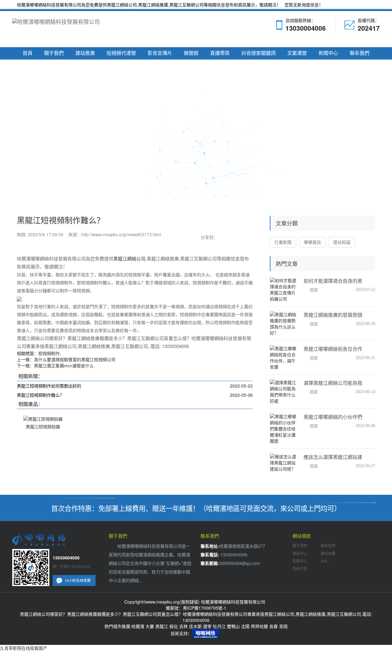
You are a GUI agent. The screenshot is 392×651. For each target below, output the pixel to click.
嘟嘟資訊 (312, 242)
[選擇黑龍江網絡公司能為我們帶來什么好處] (283, 391)
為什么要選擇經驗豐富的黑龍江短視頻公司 (74, 359)
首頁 (27, 53)
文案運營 (297, 53)
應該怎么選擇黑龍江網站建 (332, 456)
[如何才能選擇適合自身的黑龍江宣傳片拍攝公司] (283, 289)
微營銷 (191, 53)
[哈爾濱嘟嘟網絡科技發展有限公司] (58, 29)
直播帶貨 (220, 53)
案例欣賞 (299, 568)
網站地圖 (328, 553)
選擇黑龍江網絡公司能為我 (332, 382)
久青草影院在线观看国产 (23, 648)
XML (324, 560)
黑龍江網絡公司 (122, 5)
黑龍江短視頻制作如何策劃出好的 (49, 386)
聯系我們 (359, 53)
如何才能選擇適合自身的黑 (332, 280)
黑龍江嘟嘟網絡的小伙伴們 (332, 416)
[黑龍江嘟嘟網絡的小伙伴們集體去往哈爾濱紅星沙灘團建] (283, 428)
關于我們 (54, 53)
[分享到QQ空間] (246, 237)
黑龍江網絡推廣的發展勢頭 (332, 314)
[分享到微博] (234, 237)
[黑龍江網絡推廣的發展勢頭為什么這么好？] (283, 323)
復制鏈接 (189, 602)
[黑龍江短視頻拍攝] (42, 418)
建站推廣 (85, 53)
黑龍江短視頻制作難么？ (40, 395)
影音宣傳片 (160, 53)
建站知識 (341, 242)
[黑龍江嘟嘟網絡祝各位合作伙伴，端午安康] (283, 357)
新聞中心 (328, 53)
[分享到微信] (223, 237)
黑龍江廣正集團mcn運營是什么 (64, 365)
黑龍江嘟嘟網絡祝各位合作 (332, 348)
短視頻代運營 (121, 53)
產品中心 (299, 553)
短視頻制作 (49, 353)
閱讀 (314, 290)
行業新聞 (283, 242)
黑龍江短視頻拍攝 (43, 426)
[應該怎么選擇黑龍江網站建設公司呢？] (283, 462)
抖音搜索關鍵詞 (258, 53)
